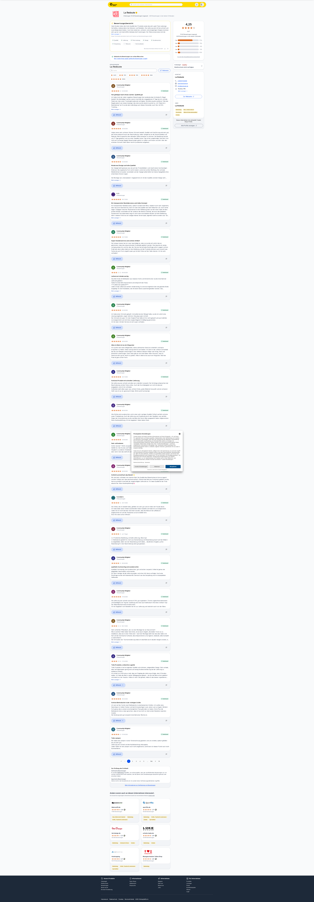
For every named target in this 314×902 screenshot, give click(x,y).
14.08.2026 (125, 439)
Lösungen (189, 883)
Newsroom (161, 885)
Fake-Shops (133, 881)
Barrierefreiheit (129, 899)
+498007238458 (182, 81)
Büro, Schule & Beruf (189, 109)
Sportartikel (115, 869)
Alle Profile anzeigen (188, 125)
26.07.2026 (125, 199)
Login (187, 891)
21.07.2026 (125, 237)
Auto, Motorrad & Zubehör (118, 817)
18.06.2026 (125, 341)
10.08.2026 (125, 128)
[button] (196, 4)
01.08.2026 (125, 91)
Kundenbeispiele (191, 887)
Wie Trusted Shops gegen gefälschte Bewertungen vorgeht (130, 58)
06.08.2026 (125, 471)
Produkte (188, 881)
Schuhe (177, 115)
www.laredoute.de (183, 83)
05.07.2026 (125, 626)
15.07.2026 (125, 377)
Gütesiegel (104, 881)
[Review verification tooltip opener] (136, 13)
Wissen (188, 889)
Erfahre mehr (151, 795)
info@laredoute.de (183, 86)
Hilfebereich (133, 883)
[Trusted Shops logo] (113, 4)
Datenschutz (113, 899)
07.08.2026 (125, 734)
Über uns (160, 883)
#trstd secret (104, 887)
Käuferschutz (104, 883)
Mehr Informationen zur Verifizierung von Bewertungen (140, 785)
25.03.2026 (125, 699)
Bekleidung (178, 109)
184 (151, 761)
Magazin (160, 881)
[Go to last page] (159, 761)
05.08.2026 (125, 272)
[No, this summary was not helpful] (167, 48)
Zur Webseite (187, 96)
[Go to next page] (155, 761)
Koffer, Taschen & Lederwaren (119, 819)
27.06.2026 (125, 596)
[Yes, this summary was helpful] (165, 48)
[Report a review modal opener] (166, 115)
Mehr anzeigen (182, 91)
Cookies (120, 899)
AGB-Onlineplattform (141, 899)
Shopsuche (133, 885)
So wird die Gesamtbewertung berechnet (188, 57)
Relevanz (165, 70)
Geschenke (178, 112)
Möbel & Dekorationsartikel (190, 112)
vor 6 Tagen (125, 534)
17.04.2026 (125, 661)
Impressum (104, 899)
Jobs (159, 887)
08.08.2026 (125, 410)
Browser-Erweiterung (106, 889)
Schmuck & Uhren (124, 843)
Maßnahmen (120, 772)
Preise (188, 885)
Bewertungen (104, 885)
